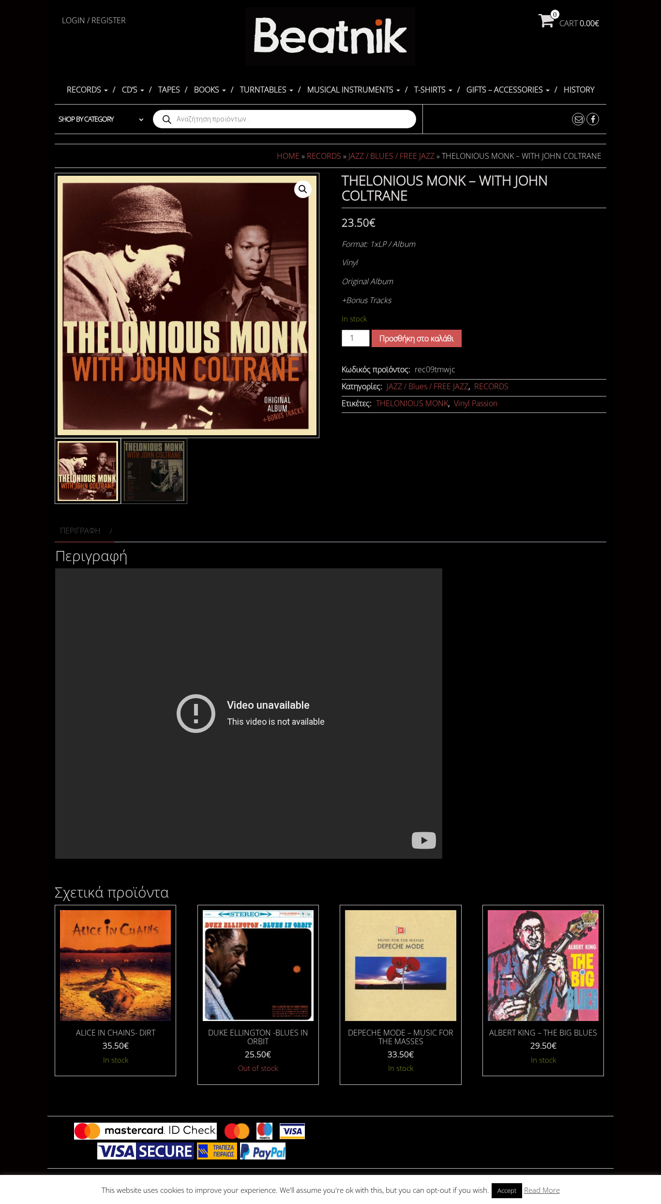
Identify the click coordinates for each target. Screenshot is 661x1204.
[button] (303, 189)
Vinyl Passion (475, 403)
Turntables (264, 89)
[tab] (85, 530)
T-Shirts (431, 89)
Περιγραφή (80, 530)
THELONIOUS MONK (412, 403)
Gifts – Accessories (505, 89)
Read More (542, 1190)
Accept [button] (506, 1190)
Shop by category (86, 118)
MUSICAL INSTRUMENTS (351, 89)
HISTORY (579, 89)
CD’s (130, 89)
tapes (169, 89)
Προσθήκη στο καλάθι (416, 338)
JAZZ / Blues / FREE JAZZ (391, 156)
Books (207, 89)
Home (288, 156)
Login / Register (94, 20)
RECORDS (85, 89)
